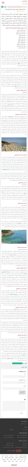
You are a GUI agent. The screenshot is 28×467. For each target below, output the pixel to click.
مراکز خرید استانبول (10, 443)
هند (22, 459)
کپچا (25, 386)
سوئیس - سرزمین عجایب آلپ (8, 447)
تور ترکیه (19, 223)
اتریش (9, 461)
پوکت (11, 459)
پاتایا (7, 459)
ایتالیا (13, 461)
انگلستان (4, 461)
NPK (19, 64)
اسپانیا (17, 461)
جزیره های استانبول (13, 294)
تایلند (19, 459)
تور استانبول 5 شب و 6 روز (9, 435)
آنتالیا (24, 355)
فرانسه (20, 461)
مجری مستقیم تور (23, 424)
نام (25, 374)
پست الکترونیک (22, 380)
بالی (25, 459)
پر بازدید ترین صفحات (23, 441)
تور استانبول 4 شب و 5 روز (22, 437)
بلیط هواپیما (25, 445)
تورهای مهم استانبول (23, 433)
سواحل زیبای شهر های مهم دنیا (17, 363)
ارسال (22, 413)
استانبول (15, 86)
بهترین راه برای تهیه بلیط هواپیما (21, 447)
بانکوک (15, 459)
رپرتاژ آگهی (12, 429)
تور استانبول (11, 116)
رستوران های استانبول (10, 445)
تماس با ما (25, 429)
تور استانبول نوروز (6, 169)
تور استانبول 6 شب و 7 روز (9, 437)
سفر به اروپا (25, 443)
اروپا (24, 461)
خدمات (25, 427)
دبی (2, 457)
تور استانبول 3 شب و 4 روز (22, 435)
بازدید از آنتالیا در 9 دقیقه (9, 457)
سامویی (3, 459)
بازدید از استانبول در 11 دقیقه (20, 457)
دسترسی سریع (24, 421)
